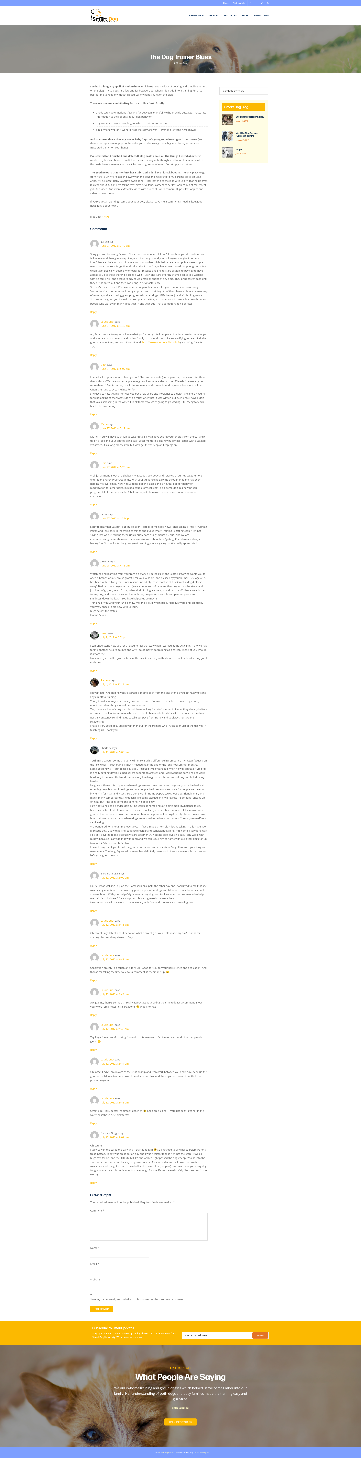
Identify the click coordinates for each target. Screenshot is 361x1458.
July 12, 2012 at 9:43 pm (115, 994)
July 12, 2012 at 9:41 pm (115, 924)
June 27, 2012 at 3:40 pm (115, 245)
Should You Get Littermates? (250, 117)
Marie (104, 424)
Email (94, 1263)
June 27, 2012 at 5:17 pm (115, 428)
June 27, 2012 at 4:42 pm (115, 325)
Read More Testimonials (180, 1422)
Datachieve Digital (201, 1452)
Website (95, 1279)
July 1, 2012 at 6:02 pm (114, 637)
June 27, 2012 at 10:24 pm (116, 518)
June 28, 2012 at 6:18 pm (115, 565)
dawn (104, 633)
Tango (239, 149)
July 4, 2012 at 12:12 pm (115, 684)
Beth (103, 364)
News (106, 216)
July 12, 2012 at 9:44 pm (115, 1063)
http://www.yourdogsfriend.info (161, 342)
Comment (97, 1210)
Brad (103, 463)
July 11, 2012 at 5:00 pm (115, 752)
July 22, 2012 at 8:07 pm (115, 1137)
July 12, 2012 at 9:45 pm (115, 1102)
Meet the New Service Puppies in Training (247, 134)
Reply (93, 312)
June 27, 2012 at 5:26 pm (115, 467)
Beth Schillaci (180, 1407)
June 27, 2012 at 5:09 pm (115, 368)
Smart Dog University (168, 1452)
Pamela (105, 680)
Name (95, 1248)
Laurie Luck (107, 321)
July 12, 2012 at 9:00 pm (115, 877)
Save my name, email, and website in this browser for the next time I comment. (137, 1299)
